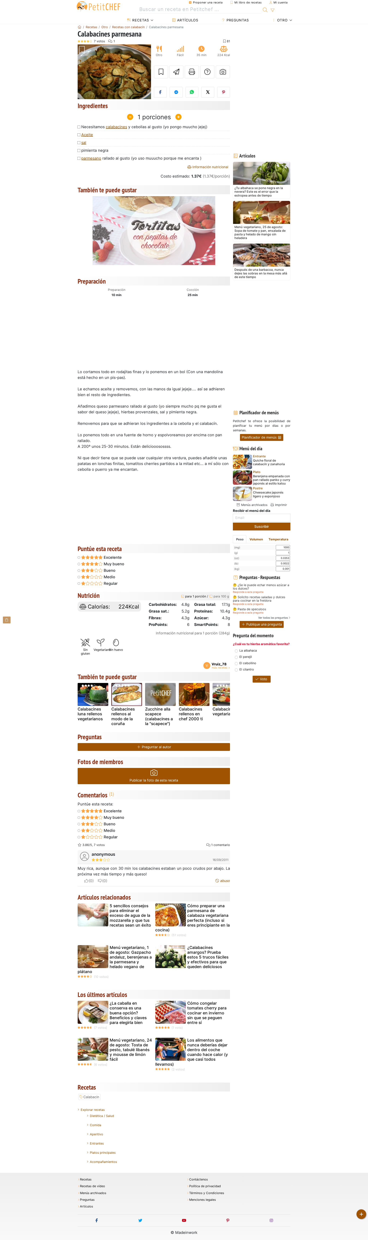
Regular (110, 583)
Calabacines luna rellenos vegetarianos (90, 714)
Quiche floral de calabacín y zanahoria (269, 462)
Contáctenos (198, 1179)
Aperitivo (96, 1134)
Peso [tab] (240, 539)
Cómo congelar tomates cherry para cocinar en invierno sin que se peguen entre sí (207, 1013)
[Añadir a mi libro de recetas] (161, 72)
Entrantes (97, 1143)
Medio (109, 577)
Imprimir (280, 505)
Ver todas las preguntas (273, 617)
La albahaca (248, 650)
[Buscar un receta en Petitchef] (265, 9)
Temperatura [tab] (278, 539)
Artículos (187, 20)
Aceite (87, 134)
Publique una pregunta (263, 624)
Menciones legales (202, 1200)
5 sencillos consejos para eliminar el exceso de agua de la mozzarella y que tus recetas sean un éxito (130, 915)
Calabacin (91, 1097)
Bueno (109, 570)
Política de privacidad (205, 1186)
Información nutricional (209, 167)
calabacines (116, 127)
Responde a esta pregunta (248, 592)
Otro (282, 20)
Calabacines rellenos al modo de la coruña (123, 716)
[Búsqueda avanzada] (272, 10)
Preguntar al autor (156, 747)
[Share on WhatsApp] (192, 92)
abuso (224, 881)
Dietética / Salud (102, 1116)
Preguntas (237, 20)
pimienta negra (94, 150)
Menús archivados (253, 505)
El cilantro (246, 669)
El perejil (245, 657)
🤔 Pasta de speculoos (249, 609)
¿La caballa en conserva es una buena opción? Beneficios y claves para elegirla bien (128, 1013)
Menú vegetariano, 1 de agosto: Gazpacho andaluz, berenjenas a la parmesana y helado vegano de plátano (115, 959)
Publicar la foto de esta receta (154, 780)
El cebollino (247, 663)
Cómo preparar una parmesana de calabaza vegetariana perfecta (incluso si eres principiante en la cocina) (192, 917)
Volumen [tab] (256, 539)
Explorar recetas (93, 1110)
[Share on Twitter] (207, 92)
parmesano (91, 158)
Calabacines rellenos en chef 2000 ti (191, 714)
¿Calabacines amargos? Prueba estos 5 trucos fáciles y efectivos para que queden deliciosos (207, 957)
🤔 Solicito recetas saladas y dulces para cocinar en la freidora (259, 599)
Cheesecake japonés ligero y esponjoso (268, 494)
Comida (95, 1125)
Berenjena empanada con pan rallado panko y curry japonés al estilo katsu (271, 479)
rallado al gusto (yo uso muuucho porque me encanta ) (141, 158)
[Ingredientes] (7, 620)
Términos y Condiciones (206, 1193)
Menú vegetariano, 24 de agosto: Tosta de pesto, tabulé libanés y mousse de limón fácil (131, 1050)
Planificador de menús (260, 437)
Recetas (140, 20)
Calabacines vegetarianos (225, 711)
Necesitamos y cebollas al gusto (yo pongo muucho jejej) (144, 127)
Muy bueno (113, 564)
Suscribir (261, 527)
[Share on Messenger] (176, 92)
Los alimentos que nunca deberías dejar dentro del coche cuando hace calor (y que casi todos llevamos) (191, 1052)
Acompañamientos (103, 1162)
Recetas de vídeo (92, 1186)
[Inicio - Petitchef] (79, 27)
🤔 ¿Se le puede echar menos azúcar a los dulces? (261, 586)
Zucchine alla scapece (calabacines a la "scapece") (159, 716)
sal (83, 142)
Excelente (112, 557)
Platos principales (103, 1152)
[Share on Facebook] (160, 92)
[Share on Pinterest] (223, 92)
